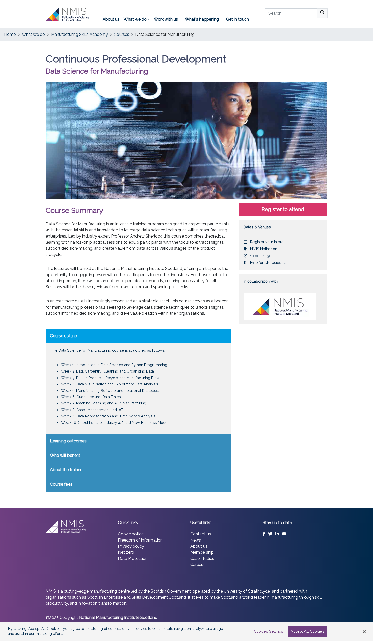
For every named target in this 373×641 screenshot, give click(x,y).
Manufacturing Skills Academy (79, 34)
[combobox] (291, 13)
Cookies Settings (268, 631)
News (195, 540)
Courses (121, 34)
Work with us (166, 19)
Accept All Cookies (307, 631)
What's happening (202, 19)
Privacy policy (131, 546)
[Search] (322, 13)
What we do (135, 19)
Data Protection (133, 558)
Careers (197, 564)
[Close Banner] (364, 631)
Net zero (126, 552)
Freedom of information (140, 540)
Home (10, 34)
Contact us (200, 534)
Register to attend (283, 209)
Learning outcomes (68, 440)
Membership (202, 552)
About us (111, 19)
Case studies (202, 558)
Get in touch (237, 19)
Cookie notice (131, 534)
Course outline (63, 335)
